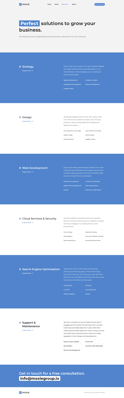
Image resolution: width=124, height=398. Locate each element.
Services (64, 4)
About (74, 4)
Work (56, 4)
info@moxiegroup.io (39, 378)
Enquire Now (26, 70)
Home (49, 4)
